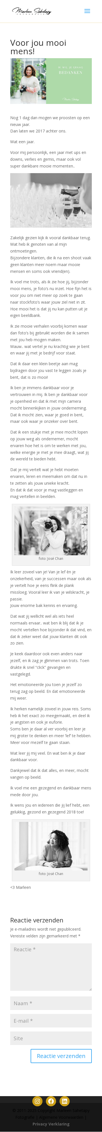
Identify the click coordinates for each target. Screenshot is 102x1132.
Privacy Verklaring (51, 1124)
